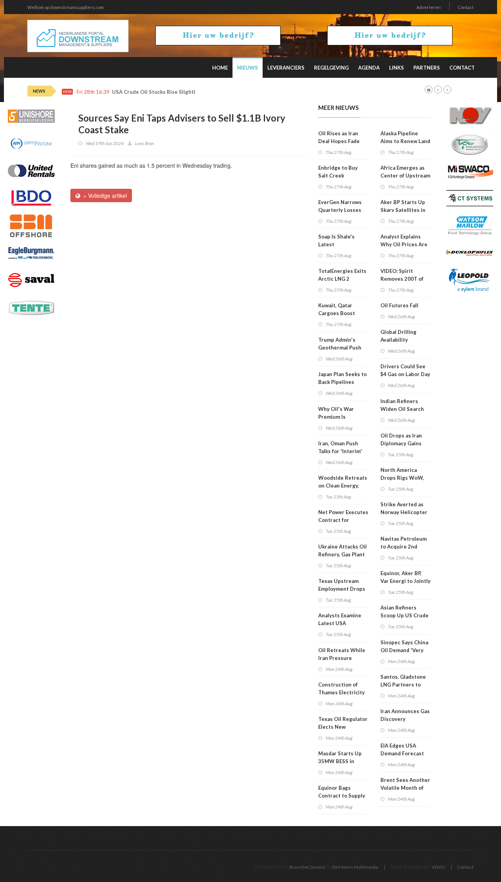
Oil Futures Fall (399, 305)
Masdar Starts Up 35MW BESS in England (340, 761)
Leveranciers (286, 68)
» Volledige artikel (103, 195)
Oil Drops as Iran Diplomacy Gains (401, 439)
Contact (466, 7)
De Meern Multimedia (355, 867)
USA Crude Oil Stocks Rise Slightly (155, 92)
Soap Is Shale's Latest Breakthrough (336, 244)
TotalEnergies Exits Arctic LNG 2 (342, 275)
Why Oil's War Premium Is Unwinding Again (339, 417)
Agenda (369, 68)
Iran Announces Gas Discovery (405, 715)
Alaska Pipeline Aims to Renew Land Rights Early (405, 141)
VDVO (438, 867)
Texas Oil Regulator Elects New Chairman (343, 727)
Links (396, 68)
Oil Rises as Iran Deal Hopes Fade (339, 137)
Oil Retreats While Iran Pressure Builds (341, 658)
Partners (426, 68)
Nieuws (247, 68)
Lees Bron (144, 143)
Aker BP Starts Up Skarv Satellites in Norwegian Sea (402, 210)
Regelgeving (331, 68)
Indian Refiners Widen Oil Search (402, 405)
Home (220, 68)
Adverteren (428, 7)
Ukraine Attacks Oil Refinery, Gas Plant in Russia (342, 554)
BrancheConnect (307, 867)
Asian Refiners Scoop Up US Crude (404, 611)
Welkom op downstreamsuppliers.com (65, 7)
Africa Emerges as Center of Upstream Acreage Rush (405, 175)
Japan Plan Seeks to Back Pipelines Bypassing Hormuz (342, 382)
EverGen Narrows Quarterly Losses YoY (340, 210)
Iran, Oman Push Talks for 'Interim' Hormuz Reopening (342, 451)
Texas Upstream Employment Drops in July (341, 589)
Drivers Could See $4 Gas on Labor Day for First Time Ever (405, 374)
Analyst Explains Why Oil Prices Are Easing (403, 244)
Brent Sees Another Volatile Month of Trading (405, 788)
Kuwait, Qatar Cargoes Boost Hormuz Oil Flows (340, 313)
